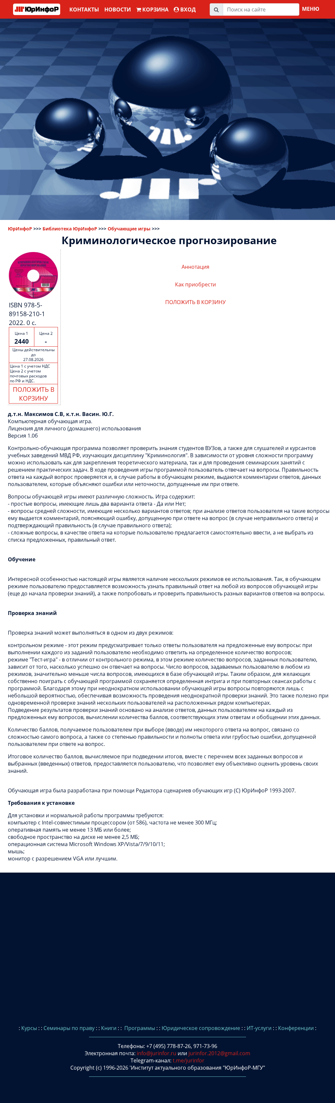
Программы (139, 1028)
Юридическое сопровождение (201, 1028)
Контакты (84, 9)
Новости (117, 9)
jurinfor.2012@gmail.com (219, 1053)
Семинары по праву (69, 1028)
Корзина (154, 9)
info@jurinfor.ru (156, 1053)
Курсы (29, 1028)
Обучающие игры (129, 229)
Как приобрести (195, 284)
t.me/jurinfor (188, 1060)
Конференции (296, 1028)
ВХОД (187, 9)
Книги (108, 1028)
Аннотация (195, 266)
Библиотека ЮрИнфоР (70, 229)
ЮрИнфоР (20, 229)
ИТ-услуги (259, 1028)
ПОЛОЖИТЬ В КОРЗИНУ (33, 394)
